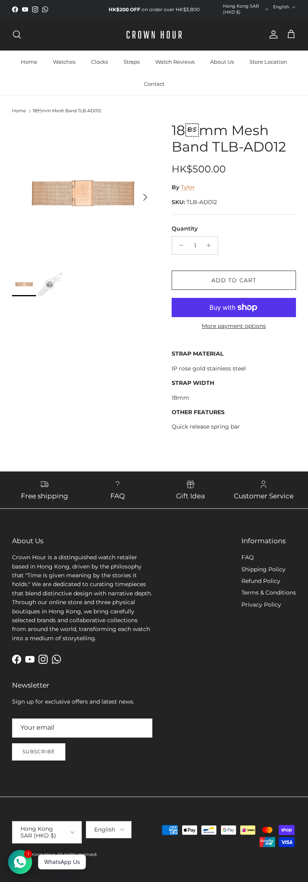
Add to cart (233, 280)
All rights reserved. (77, 854)
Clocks (99, 62)
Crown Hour (41, 854)
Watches (64, 62)
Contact (154, 84)
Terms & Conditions (268, 592)
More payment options (234, 326)
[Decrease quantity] (179, 245)
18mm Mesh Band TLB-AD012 (66, 110)
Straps (132, 62)
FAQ (247, 557)
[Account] (271, 34)
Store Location (268, 62)
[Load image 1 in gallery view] (83, 193)
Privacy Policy (261, 604)
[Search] (17, 34)
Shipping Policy (263, 569)
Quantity (185, 228)
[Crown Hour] (154, 34)
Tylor (188, 187)
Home (29, 62)
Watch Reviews (175, 62)
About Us (222, 62)
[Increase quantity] (211, 245)
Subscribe (38, 751)
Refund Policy (260, 581)
